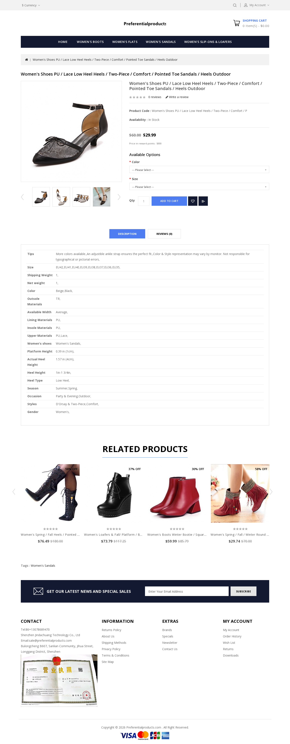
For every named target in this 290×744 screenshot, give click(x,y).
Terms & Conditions (115, 655)
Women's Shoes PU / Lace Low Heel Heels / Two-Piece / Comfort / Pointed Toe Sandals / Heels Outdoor (105, 60)
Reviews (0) (164, 234)
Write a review (178, 97)
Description (127, 234)
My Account (231, 630)
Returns (228, 649)
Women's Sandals (161, 42)
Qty (132, 200)
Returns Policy (111, 630)
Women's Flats (125, 42)
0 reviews (154, 97)
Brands (167, 630)
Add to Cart (169, 201)
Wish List (229, 643)
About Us (108, 636)
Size (135, 179)
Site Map (108, 662)
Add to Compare (203, 201)
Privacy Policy (111, 649)
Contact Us (169, 649)
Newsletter (169, 643)
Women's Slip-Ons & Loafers (208, 42)
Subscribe (243, 591)
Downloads (231, 655)
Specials (167, 636)
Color (136, 162)
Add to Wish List (192, 201)
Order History (232, 636)
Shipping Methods (114, 643)
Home (63, 42)
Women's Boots (90, 42)
